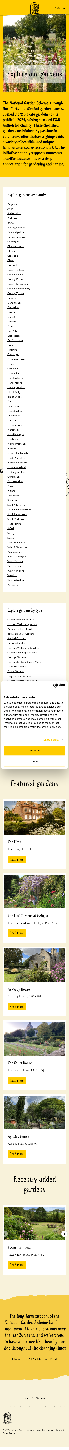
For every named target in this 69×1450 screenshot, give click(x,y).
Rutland (11, 490)
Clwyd (10, 260)
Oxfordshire (14, 476)
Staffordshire (14, 523)
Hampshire (13, 373)
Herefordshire (15, 378)
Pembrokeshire (15, 481)
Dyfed (10, 326)
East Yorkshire (15, 340)
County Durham (16, 279)
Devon (11, 312)
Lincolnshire (13, 415)
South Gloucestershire (19, 509)
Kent (9, 401)
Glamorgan (13, 354)
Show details (51, 739)
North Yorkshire (16, 457)
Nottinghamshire (16, 472)
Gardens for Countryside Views (24, 661)
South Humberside (17, 514)
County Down (15, 274)
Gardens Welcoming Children (23, 647)
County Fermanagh (17, 283)
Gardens (40, 1398)
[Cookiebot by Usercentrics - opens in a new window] (50, 685)
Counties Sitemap (45, 1430)
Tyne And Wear (16, 542)
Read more (17, 859)
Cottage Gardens (16, 657)
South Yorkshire (16, 519)
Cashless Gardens (16, 643)
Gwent (11, 363)
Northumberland (16, 467)
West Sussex (14, 566)
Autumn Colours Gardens (21, 629)
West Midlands (15, 561)
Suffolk (10, 528)
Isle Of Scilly (13, 392)
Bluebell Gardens (16, 638)
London (11, 420)
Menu (58, 8)
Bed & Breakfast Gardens (20, 633)
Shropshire (13, 495)
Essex (10, 345)
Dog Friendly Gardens (19, 676)
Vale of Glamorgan (17, 547)
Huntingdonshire (16, 387)
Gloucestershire (16, 359)
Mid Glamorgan (15, 434)
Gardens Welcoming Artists (22, 624)
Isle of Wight (14, 396)
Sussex (11, 537)
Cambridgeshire (15, 232)
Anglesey (12, 204)
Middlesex (12, 439)
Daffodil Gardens (16, 666)
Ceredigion (13, 241)
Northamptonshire (17, 462)
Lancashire (13, 406)
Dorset (11, 316)
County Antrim (15, 269)
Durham (11, 321)
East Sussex (13, 335)
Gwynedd (12, 368)
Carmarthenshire (16, 236)
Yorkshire (12, 584)
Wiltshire (12, 575)
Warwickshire (14, 551)
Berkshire (12, 218)
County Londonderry (18, 288)
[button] (64, 1234)
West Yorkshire (15, 570)
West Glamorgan (16, 556)
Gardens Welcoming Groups (22, 680)
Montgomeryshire (17, 443)
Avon (10, 208)
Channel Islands (15, 246)
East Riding (13, 330)
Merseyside (13, 429)
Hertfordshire (14, 382)
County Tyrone (15, 293)
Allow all (34, 750)
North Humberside (17, 453)
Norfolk (11, 448)
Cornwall (12, 265)
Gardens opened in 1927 (20, 619)
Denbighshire (14, 302)
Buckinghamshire (16, 227)
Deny (34, 761)
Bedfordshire (14, 213)
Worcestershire (15, 580)
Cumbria (12, 298)
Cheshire (12, 251)
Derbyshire (13, 307)
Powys (10, 486)
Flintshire (12, 349)
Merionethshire (15, 425)
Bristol (10, 222)
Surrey (10, 533)
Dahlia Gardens (15, 671)
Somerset (12, 500)
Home (25, 1398)
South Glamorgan (16, 504)
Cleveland (12, 255)
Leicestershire (14, 410)
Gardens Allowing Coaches (22, 652)
